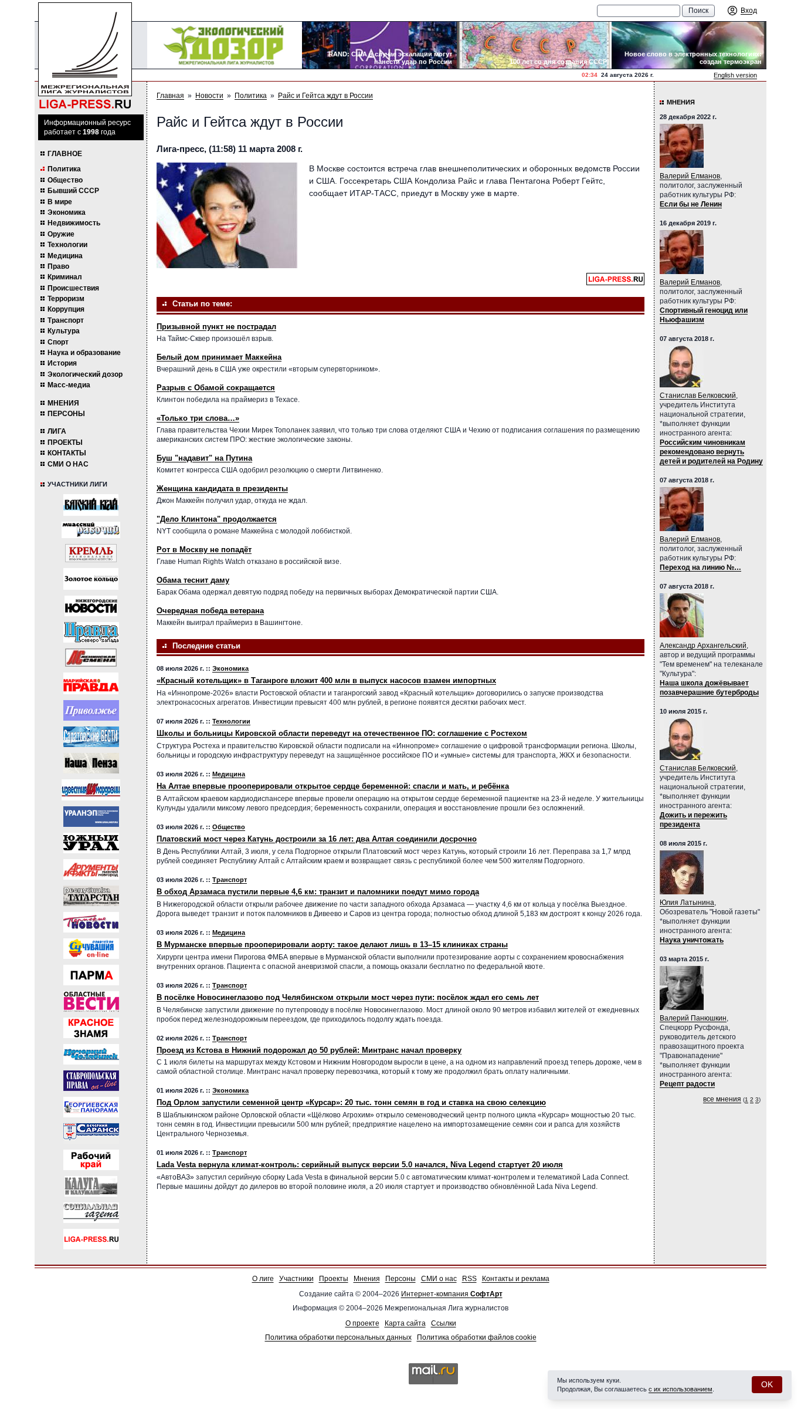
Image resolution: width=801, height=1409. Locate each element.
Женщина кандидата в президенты (222, 488)
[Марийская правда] (90, 683)
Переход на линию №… (700, 567)
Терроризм (65, 299)
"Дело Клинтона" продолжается (217, 519)
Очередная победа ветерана (210, 610)
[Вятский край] (90, 505)
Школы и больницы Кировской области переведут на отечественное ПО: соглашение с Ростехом (342, 733)
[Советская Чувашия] (91, 948)
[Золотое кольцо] (90, 579)
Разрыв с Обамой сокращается (216, 387)
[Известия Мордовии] (91, 789)
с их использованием (680, 1389)
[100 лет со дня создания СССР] (534, 45)
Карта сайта (405, 1323)
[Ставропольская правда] (91, 1080)
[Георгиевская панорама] (91, 1107)
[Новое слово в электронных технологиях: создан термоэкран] (689, 45)
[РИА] (91, 553)
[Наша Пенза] (91, 763)
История (62, 363)
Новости (209, 96)
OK (767, 1384)
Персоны (66, 414)
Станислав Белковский (698, 395)
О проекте (362, 1323)
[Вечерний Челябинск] (91, 1054)
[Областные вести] (91, 1001)
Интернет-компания (452, 1294)
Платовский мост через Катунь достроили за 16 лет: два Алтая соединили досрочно (317, 838)
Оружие (60, 234)
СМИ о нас (68, 464)
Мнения (63, 403)
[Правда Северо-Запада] (91, 632)
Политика (64, 169)
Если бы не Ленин (691, 204)
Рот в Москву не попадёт (204, 549)
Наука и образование (84, 353)
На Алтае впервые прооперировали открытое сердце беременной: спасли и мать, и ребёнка (333, 786)
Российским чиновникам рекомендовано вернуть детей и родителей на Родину (711, 451)
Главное (64, 154)
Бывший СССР (73, 191)
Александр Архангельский (703, 645)
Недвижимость (73, 223)
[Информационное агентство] (91, 710)
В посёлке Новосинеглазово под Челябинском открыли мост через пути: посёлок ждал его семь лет (348, 997)
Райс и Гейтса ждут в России (325, 96)
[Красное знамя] (91, 1028)
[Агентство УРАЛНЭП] (91, 816)
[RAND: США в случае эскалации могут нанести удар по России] (379, 45)
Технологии (67, 245)
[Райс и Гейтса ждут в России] (227, 215)
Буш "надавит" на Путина (204, 458)
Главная (170, 96)
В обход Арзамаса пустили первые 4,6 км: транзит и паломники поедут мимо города (318, 891)
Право (58, 266)
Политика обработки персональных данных (338, 1337)
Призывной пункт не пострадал (216, 326)
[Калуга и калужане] (91, 1186)
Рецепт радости (687, 1084)
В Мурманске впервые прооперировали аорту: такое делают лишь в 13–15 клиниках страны (332, 944)
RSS (469, 1279)
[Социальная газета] (91, 1212)
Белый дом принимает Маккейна (219, 357)
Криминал (64, 277)
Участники (296, 1279)
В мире (59, 202)
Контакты (66, 453)
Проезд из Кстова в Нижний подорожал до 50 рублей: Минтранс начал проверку (309, 1050)
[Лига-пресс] (91, 1239)
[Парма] (91, 975)
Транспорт (65, 320)
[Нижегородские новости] (91, 606)
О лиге (263, 1279)
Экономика (66, 212)
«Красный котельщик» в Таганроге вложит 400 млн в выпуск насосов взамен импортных (326, 680)
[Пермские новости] (91, 922)
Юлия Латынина (687, 902)
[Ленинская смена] (91, 657)
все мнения (722, 1099)
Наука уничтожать (692, 940)
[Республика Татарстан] (91, 896)
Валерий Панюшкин (693, 1018)
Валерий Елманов (690, 176)
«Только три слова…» (198, 418)
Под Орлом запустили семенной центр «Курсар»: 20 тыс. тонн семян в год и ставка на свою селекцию (351, 1102)
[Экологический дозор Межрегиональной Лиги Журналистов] (224, 45)
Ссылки (443, 1323)
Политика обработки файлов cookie (477, 1337)
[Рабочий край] (91, 1160)
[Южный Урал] (91, 843)
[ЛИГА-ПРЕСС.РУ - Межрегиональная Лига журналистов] (85, 56)
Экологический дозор (85, 374)
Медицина (65, 256)
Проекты (65, 442)
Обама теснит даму (193, 580)
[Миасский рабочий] (91, 530)
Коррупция (65, 309)
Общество (65, 180)
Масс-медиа (68, 385)
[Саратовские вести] (91, 737)
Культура (63, 331)
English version (735, 75)
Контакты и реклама (515, 1279)
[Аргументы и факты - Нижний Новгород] (91, 869)
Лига (56, 431)
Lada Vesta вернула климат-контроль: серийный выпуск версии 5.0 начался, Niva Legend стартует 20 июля (360, 1164)
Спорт (58, 342)
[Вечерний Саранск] (91, 1133)
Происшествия (73, 288)
